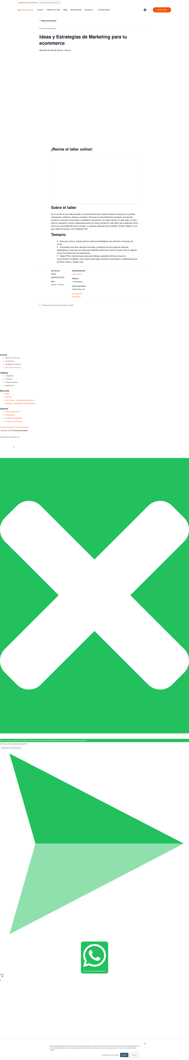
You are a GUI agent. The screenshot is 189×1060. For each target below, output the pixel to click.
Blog (65, 10)
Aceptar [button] (124, 1055)
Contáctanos (104, 10)
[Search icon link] (150, 9)
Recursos (89, 10)
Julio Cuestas (76, 274)
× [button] (145, 1043)
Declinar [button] (134, 1055)
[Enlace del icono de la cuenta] (145, 10)
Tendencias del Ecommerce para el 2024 (57, 305)
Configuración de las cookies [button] (110, 1055)
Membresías (76, 10)
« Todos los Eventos (47, 20)
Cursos (40, 10)
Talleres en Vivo (53, 10)
